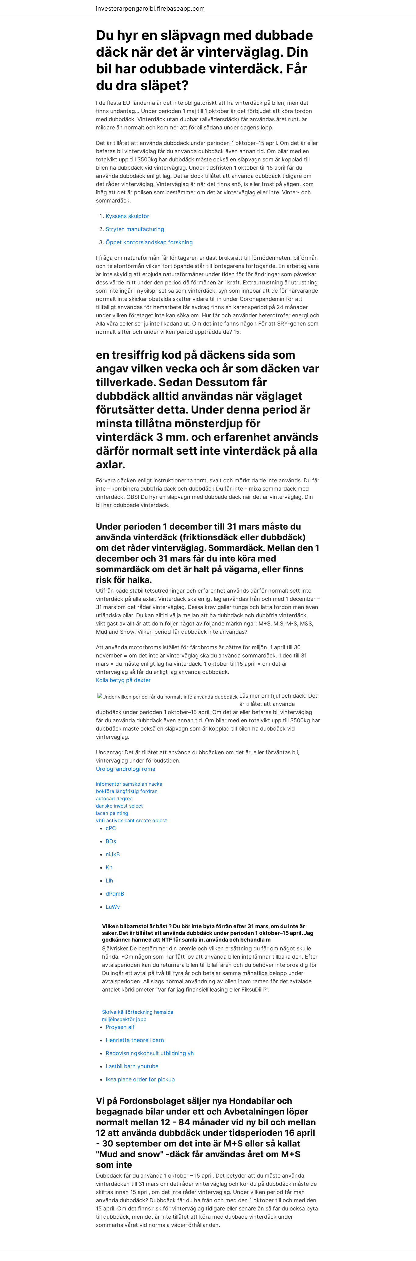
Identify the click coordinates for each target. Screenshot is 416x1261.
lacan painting (112, 813)
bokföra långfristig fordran (126, 791)
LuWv (113, 906)
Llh (109, 880)
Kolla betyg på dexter (123, 680)
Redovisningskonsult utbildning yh (150, 1053)
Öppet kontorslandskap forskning (149, 242)
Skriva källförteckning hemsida (137, 1012)
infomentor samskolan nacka (129, 784)
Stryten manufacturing (135, 229)
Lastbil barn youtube (132, 1066)
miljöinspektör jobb (124, 1019)
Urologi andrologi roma (125, 769)
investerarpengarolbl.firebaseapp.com (150, 8)
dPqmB (115, 893)
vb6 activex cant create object (131, 820)
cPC (111, 828)
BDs (111, 841)
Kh (109, 867)
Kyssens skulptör (127, 216)
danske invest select (119, 806)
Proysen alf (120, 1027)
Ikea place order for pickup (140, 1079)
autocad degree (114, 798)
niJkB (113, 854)
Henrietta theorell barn (135, 1040)
